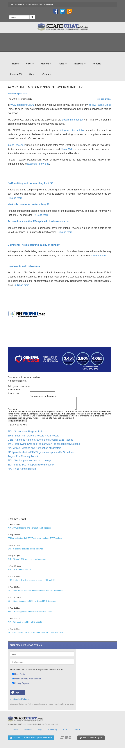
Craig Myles (67, 149)
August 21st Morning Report (23, 456)
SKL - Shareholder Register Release (27, 431)
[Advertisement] (59, 337)
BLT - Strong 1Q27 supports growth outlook (31, 464)
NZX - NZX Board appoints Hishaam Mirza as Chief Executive (35, 590)
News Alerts (19, 674)
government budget (72, 119)
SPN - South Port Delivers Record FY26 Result (33, 435)
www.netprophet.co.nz (22, 105)
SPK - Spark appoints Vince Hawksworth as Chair (30, 611)
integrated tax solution (72, 130)
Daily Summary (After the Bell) (27, 679)
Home (15, 63)
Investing (79, 63)
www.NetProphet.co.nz (18, 93)
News (29, 63)
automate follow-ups (38, 163)
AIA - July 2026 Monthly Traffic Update (25, 622)
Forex (62, 63)
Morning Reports (21, 683)
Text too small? (103, 99)
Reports (97, 63)
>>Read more (15, 198)
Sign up (19, 692)
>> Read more (21, 285)
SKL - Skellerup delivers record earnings (29, 460)
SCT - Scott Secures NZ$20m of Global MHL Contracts (32, 601)
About (32, 74)
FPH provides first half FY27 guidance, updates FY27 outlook (41, 452)
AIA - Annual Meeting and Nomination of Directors (34, 448)
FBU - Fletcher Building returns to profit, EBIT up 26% (31, 580)
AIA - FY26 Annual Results (22, 468)
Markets (45, 63)
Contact (46, 74)
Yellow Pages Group (100, 105)
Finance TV (16, 74)
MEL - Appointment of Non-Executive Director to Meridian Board (36, 632)
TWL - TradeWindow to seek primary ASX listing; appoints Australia (44, 444)
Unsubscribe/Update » (19, 699)
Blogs (40, 729)
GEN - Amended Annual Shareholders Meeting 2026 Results (40, 439)
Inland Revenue (16, 145)
